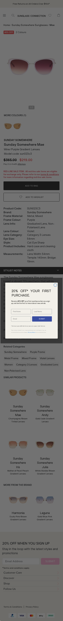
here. (44, 326)
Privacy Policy (31, 332)
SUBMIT (42, 319)
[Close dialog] (55, 285)
